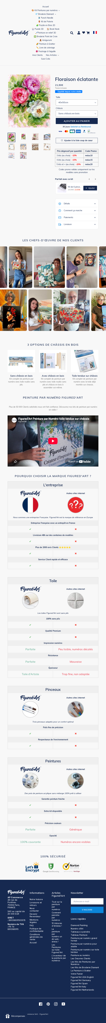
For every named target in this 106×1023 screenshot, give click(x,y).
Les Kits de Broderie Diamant (85, 967)
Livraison (68, 224)
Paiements (68, 217)
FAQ (32, 925)
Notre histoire (36, 899)
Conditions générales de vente (36, 937)
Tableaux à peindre (80, 932)
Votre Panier (77, 974)
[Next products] (95, 179)
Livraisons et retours (36, 903)
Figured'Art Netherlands (82, 990)
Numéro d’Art (77, 928)
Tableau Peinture (79, 935)
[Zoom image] (29, 101)
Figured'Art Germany (81, 980)
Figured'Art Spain (79, 983)
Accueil (33, 942)
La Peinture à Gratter (81, 970)
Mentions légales (34, 921)
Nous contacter (34, 909)
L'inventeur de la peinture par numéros (59, 958)
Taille (58, 97)
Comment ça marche (73, 210)
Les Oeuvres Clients (80, 958)
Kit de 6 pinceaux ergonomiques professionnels (75, 187)
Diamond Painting (79, 925)
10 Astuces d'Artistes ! (57, 924)
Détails (67, 203)
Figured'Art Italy (78, 986)
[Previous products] (89, 179)
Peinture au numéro (80, 955)
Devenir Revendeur (35, 915)
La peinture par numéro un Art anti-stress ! (57, 935)
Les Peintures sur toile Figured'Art (57, 949)
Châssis (59, 108)
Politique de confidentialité (36, 929)
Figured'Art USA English (82, 977)
